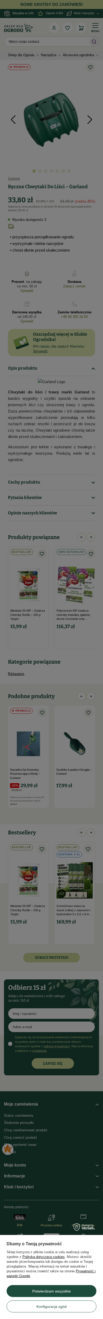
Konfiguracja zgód (51, 1306)
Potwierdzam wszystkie (51, 1291)
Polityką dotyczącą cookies (43, 1257)
